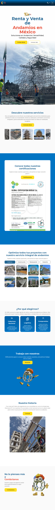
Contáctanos (10, 490)
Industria (45, 262)
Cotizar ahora (21, 42)
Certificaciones (27, 177)
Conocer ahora (27, 125)
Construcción (21, 262)
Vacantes (27, 362)
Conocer (27, 413)
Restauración (33, 262)
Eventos (10, 262)
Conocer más (34, 42)
